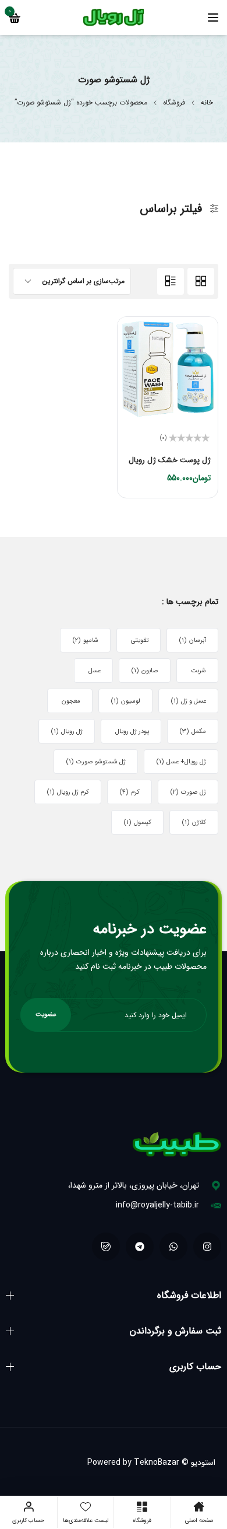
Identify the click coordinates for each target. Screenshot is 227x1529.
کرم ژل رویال (68, 792)
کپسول (137, 823)
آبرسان (192, 640)
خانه (207, 102)
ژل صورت (188, 792)
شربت (198, 671)
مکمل (192, 731)
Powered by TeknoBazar (133, 1462)
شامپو (85, 640)
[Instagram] (207, 1247)
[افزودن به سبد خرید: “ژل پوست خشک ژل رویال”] (200, 480)
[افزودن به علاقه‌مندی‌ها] (129, 329)
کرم (129, 792)
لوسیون (125, 701)
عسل (94, 671)
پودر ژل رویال (132, 731)
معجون (71, 701)
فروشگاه (174, 102)
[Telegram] (140, 1247)
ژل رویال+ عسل (181, 762)
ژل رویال (67, 731)
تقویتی (139, 640)
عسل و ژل (188, 701)
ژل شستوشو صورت (96, 762)
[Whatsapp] (173, 1247)
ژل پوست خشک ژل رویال (170, 460)
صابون (144, 671)
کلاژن (194, 823)
